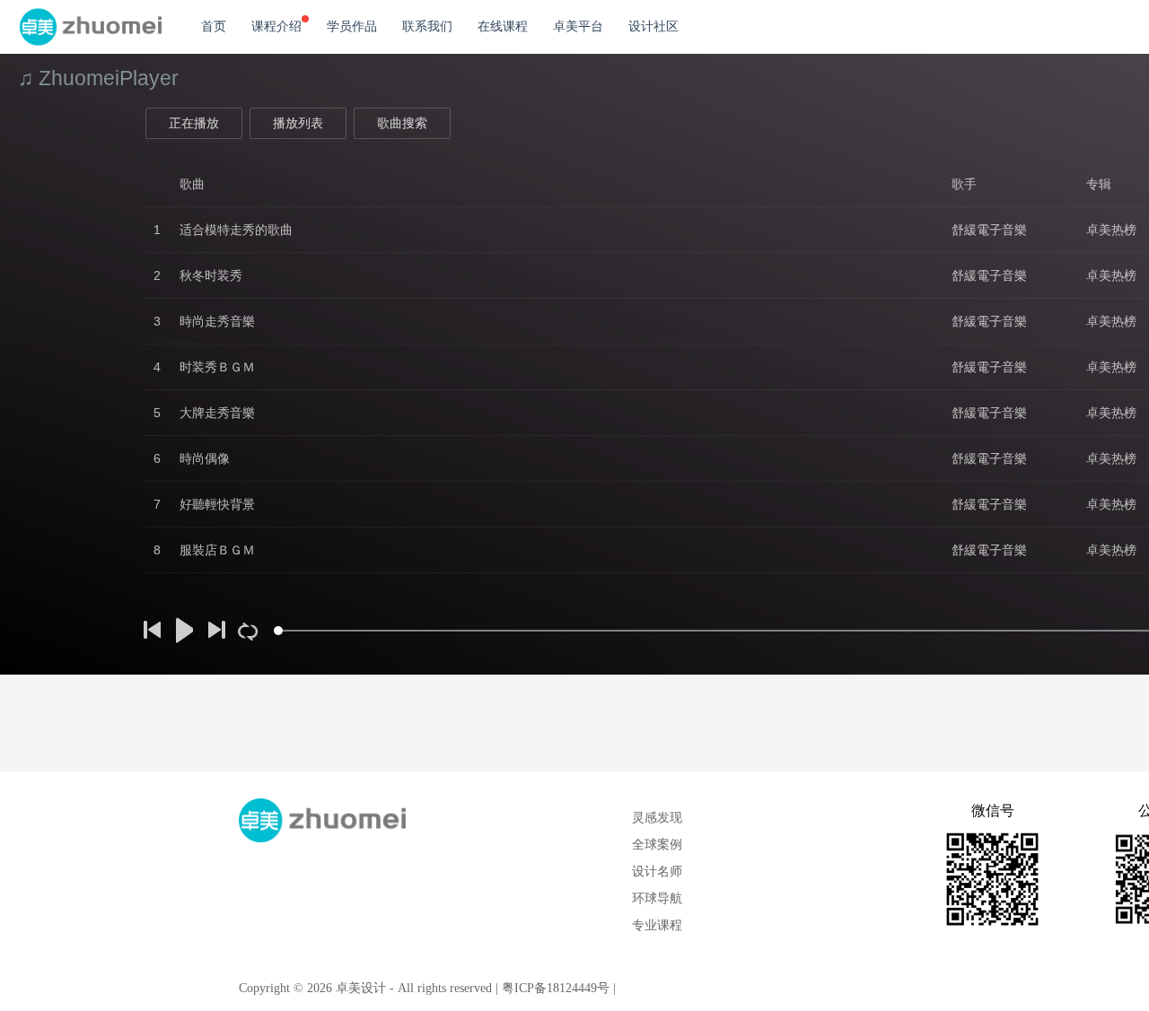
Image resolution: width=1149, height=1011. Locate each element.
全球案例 (657, 844)
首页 (213, 26)
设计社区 (653, 26)
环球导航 (657, 898)
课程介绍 (276, 26)
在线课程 (503, 26)
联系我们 (427, 26)
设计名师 (657, 871)
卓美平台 (578, 26)
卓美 (90, 26)
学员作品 (352, 26)
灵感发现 (657, 817)
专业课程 (657, 925)
